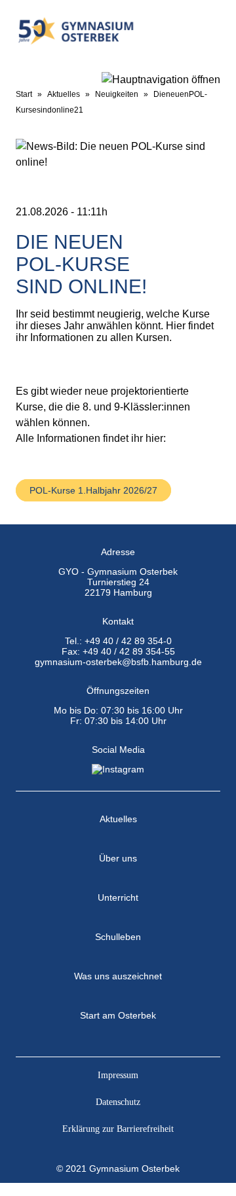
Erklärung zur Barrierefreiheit (118, 1129)
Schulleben (118, 937)
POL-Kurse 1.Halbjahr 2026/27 (93, 490)
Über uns (118, 858)
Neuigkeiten (116, 94)
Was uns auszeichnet (118, 976)
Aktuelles (63, 94)
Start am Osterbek (118, 1015)
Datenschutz (118, 1102)
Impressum (118, 1075)
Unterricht (118, 897)
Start (24, 94)
